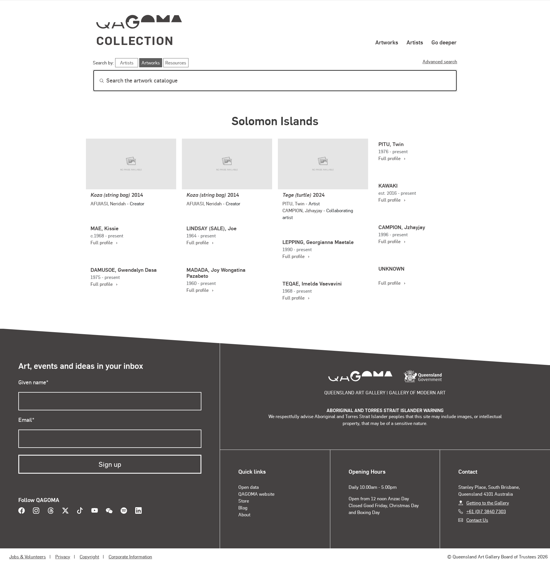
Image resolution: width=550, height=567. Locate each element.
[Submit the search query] (97, 81)
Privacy (62, 557)
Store (243, 501)
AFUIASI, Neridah (108, 203)
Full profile (391, 158)
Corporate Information (130, 557)
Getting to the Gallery (487, 503)
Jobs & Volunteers (27, 557)
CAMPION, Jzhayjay (302, 210)
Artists (414, 42)
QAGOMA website (256, 494)
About (244, 514)
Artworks (386, 42)
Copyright (89, 557)
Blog (242, 508)
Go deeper (444, 42)
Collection (135, 40)
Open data (248, 487)
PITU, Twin (293, 203)
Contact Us (477, 520)
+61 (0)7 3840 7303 (486, 511)
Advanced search (440, 61)
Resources (175, 63)
